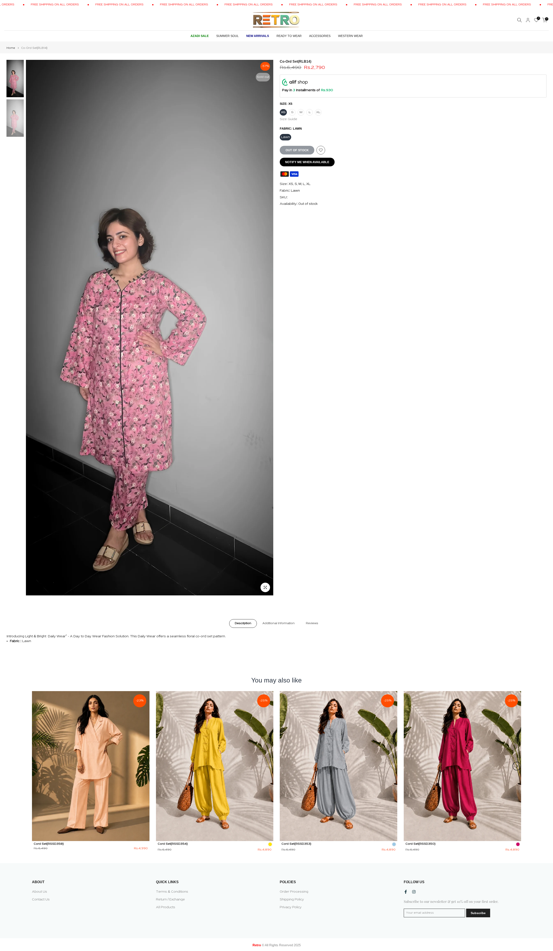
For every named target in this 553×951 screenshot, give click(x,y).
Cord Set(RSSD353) (296, 844)
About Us (39, 892)
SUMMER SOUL (227, 36)
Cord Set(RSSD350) (420, 844)
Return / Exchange (170, 899)
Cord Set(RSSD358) (49, 844)
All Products (165, 907)
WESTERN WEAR (350, 36)
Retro (257, 945)
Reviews (312, 623)
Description (243, 623)
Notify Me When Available (307, 162)
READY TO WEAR (289, 36)
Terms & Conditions (172, 892)
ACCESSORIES (320, 36)
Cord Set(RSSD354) (173, 844)
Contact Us (41, 899)
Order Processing (294, 892)
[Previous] (36, 766)
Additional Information (278, 623)
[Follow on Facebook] (406, 891)
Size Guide (288, 119)
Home (10, 48)
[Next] (516, 766)
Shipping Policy (292, 899)
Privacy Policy (291, 907)
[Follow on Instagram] (414, 891)
